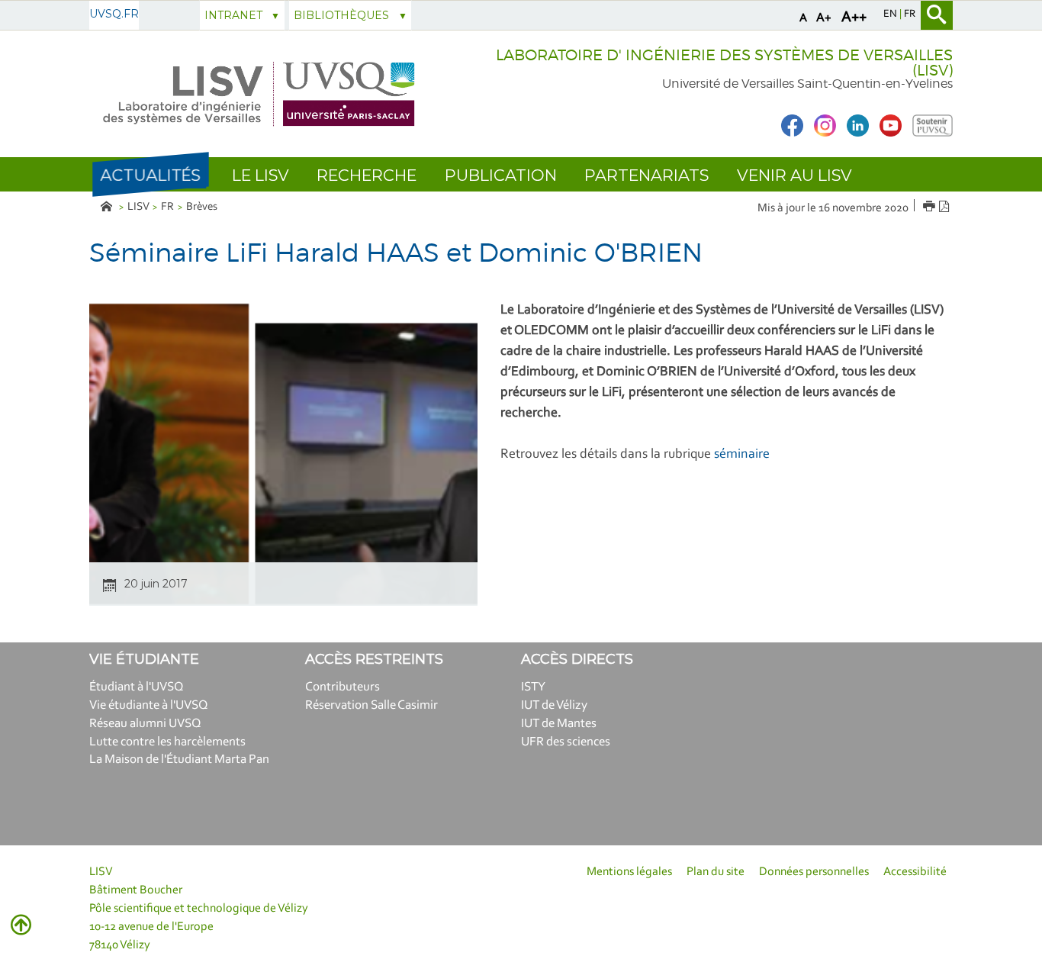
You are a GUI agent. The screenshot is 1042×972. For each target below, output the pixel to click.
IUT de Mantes (559, 723)
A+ (823, 17)
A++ (854, 17)
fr (909, 14)
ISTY (533, 687)
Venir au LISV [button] (794, 175)
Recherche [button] (366, 175)
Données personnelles (814, 872)
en (891, 14)
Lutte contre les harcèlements (167, 741)
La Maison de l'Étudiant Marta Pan (179, 759)
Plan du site (716, 872)
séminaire (742, 455)
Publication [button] (501, 175)
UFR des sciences (565, 741)
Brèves (201, 207)
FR (167, 207)
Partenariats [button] (646, 175)
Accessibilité (915, 872)
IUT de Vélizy (554, 705)
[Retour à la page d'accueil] (259, 94)
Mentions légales (629, 872)
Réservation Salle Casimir (371, 705)
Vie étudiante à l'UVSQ (148, 705)
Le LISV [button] (260, 175)
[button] (150, 175)
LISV (138, 207)
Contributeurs (342, 687)
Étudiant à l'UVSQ (136, 687)
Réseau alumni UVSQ (145, 723)
